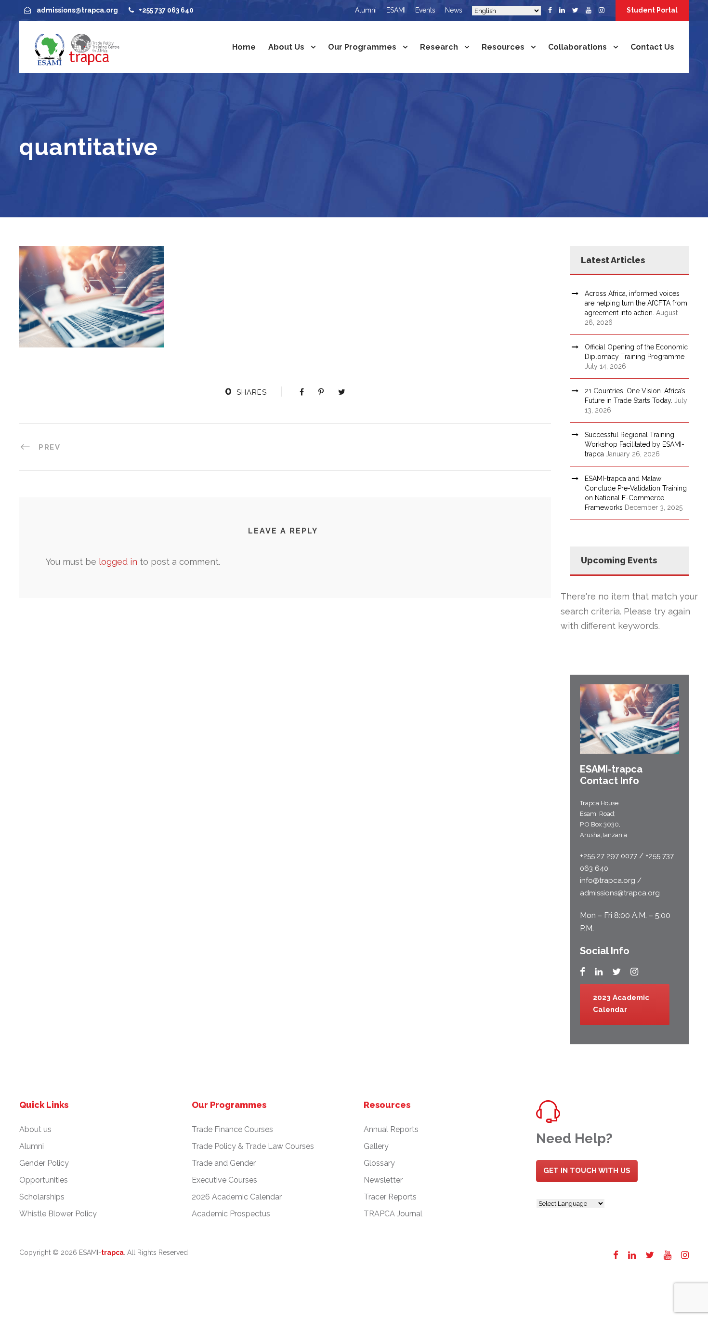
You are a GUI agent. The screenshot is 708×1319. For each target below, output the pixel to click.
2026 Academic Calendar (237, 1196)
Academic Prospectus (231, 1213)
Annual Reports (391, 1129)
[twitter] (575, 10)
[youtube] (588, 10)
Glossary (379, 1163)
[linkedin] (562, 10)
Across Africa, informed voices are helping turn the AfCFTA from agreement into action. (636, 303)
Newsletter (383, 1180)
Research (439, 47)
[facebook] (550, 10)
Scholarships (42, 1196)
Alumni (366, 10)
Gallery (376, 1146)
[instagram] (601, 10)
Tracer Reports (390, 1196)
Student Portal (652, 10)
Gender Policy (44, 1163)
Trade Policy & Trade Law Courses (253, 1146)
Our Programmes (362, 47)
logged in (118, 562)
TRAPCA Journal (393, 1213)
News (453, 10)
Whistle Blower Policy (58, 1213)
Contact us (652, 47)
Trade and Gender (224, 1163)
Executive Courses (224, 1180)
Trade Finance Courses (232, 1129)
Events (425, 10)
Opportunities (43, 1180)
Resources (503, 47)
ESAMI (396, 10)
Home (244, 47)
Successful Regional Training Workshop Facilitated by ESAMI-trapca (634, 444)
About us (286, 47)
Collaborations (577, 47)
